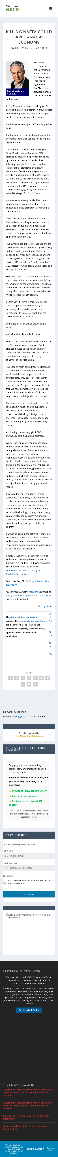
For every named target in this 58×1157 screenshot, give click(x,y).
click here (33, 591)
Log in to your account (24, 796)
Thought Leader (36, 581)
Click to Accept (35, 1149)
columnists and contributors (33, 621)
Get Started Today (29, 1010)
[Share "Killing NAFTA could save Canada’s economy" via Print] (35, 684)
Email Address (10, 863)
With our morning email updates (19, 844)
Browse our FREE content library (29, 790)
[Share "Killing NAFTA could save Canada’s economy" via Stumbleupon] (23, 684)
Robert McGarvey (23, 48)
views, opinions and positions (24, 617)
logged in (20, 716)
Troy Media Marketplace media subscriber (28, 595)
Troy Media (46, 606)
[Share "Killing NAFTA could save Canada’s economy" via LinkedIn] (41, 678)
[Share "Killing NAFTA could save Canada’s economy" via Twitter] (17, 678)
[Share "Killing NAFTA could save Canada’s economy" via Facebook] (10, 678)
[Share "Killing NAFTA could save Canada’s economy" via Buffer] (48, 678)
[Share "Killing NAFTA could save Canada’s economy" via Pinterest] (35, 678)
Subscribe (29, 894)
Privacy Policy (50, 1149)
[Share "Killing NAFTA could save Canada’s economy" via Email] (29, 684)
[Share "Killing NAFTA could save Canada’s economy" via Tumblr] (29, 678)
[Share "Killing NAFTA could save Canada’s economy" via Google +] (23, 678)
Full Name (8, 851)
